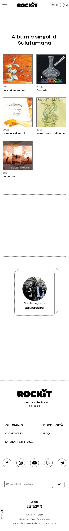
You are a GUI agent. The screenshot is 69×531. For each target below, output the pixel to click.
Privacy (2, 515)
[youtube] (34, 463)
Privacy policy (43, 519)
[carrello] (52, 5)
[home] (27, 4)
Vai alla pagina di (34, 305)
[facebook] (7, 463)
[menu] (3, 5)
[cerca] (58, 5)
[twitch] (48, 463)
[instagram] (20, 463)
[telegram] (62, 463)
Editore (32, 503)
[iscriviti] (59, 484)
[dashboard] (65, 5)
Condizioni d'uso (27, 519)
